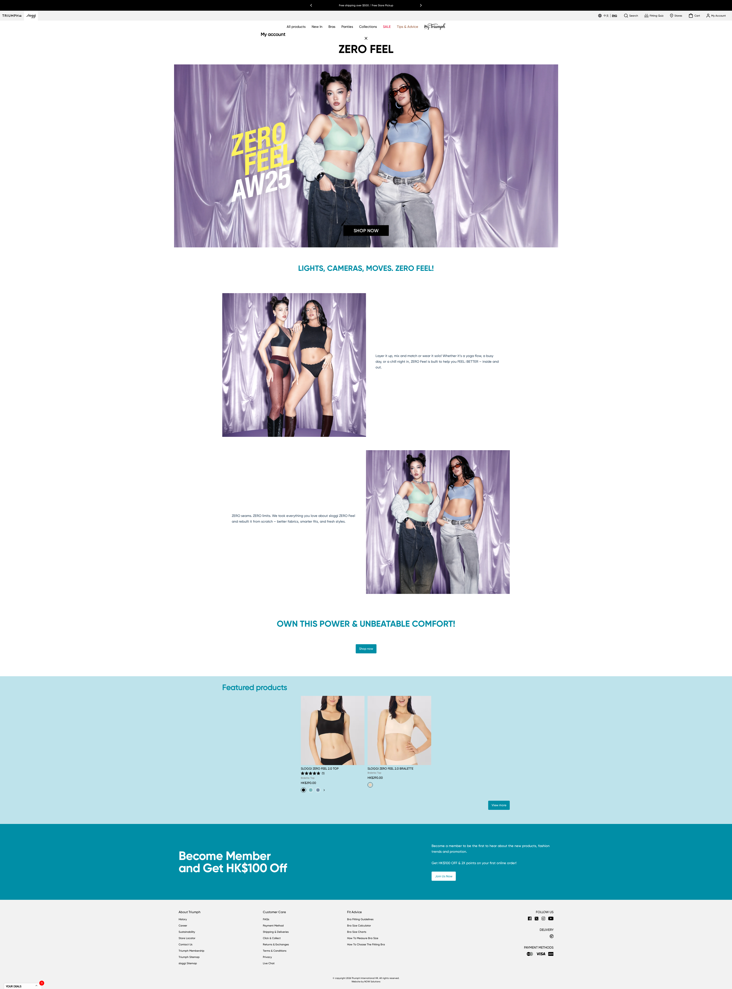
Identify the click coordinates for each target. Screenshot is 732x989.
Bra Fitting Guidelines (360, 919)
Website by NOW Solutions (366, 981)
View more (499, 805)
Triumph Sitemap (189, 957)
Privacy (267, 957)
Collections (368, 27)
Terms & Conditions (274, 950)
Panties (347, 27)
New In (317, 27)
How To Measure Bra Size (362, 938)
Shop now (366, 649)
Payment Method (273, 925)
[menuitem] (607, 15)
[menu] (610, 15)
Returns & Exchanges (276, 944)
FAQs (266, 919)
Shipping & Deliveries (276, 931)
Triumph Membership (191, 950)
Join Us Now (443, 876)
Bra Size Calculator (359, 925)
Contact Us (185, 944)
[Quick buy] (359, 766)
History (183, 919)
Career (183, 925)
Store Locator (187, 938)
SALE (387, 27)
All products (296, 27)
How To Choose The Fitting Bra (366, 944)
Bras (331, 27)
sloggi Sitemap (188, 963)
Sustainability (187, 931)
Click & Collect (272, 938)
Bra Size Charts (356, 931)
